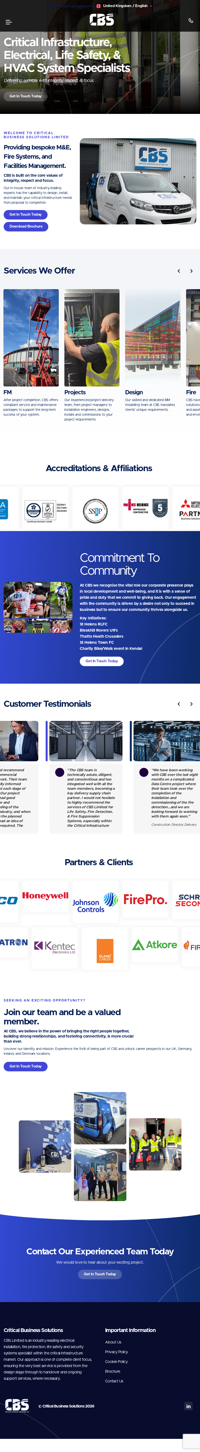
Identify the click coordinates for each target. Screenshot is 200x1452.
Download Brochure (26, 226)
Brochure (112, 1371)
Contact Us (114, 1381)
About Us (113, 1342)
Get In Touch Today (26, 96)
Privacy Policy (116, 1352)
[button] (179, 271)
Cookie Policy (116, 1362)
